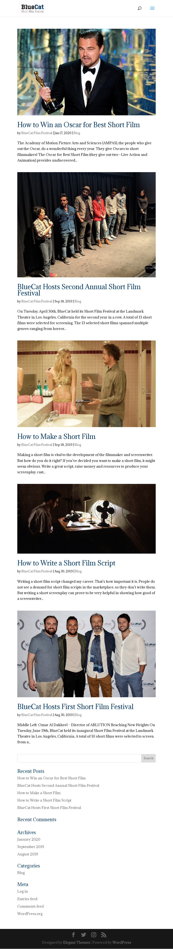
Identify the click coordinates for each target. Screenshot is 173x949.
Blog (76, 133)
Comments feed (30, 906)
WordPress (121, 942)
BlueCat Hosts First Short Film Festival (75, 706)
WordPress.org (29, 913)
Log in (22, 891)
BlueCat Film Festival (36, 133)
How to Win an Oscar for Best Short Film (78, 124)
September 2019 (30, 846)
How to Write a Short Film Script (66, 563)
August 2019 (27, 854)
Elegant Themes (76, 942)
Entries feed (27, 899)
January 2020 (28, 839)
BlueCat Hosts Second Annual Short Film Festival (79, 289)
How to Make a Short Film (56, 436)
